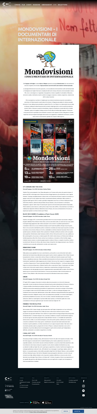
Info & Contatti (60, 382)
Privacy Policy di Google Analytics (38, 412)
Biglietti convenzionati (49, 382)
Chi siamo (59, 380)
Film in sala (34, 380)
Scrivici (8, 390)
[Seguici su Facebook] (83, 381)
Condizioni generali (73, 380)
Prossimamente (35, 384)
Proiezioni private (24, 387)
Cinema (17, 5)
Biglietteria (62, 5)
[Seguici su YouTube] (83, 395)
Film (23, 5)
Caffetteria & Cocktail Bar (25, 383)
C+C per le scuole (24, 385)
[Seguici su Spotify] (83, 390)
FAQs (58, 384)
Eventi (28, 5)
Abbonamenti (47, 5)
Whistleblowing (72, 382)
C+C (54, 5)
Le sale (21, 380)
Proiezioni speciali (36, 382)
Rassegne (36, 5)
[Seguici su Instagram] (83, 386)
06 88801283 (10, 386)
